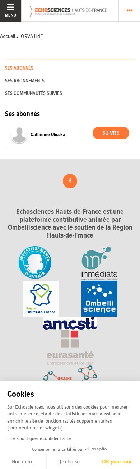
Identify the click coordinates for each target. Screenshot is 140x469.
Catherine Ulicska (48, 135)
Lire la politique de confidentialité (39, 438)
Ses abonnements (25, 81)
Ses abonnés (19, 68)
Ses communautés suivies (33, 93)
